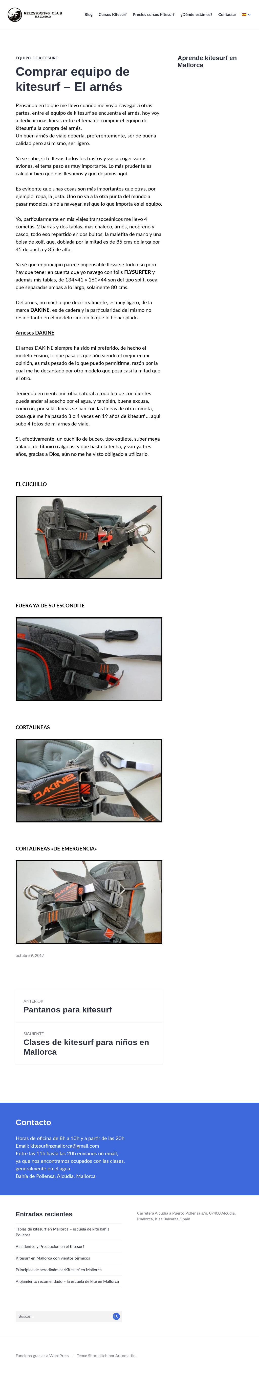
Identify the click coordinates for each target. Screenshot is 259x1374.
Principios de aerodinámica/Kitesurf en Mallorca (59, 1270)
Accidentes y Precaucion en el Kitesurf (50, 1247)
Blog (88, 15)
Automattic (125, 1356)
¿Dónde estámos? (196, 15)
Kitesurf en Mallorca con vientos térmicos (53, 1258)
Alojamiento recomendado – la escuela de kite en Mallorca (67, 1282)
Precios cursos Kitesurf (154, 15)
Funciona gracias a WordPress (42, 1356)
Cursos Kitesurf (113, 15)
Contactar (227, 15)
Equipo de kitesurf (37, 58)
